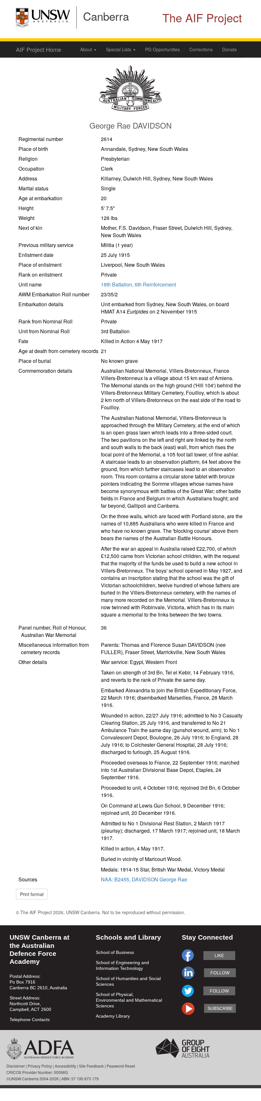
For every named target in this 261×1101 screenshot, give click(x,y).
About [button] (86, 49)
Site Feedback (91, 1066)
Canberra (106, 16)
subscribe (220, 1008)
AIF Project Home (38, 49)
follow (219, 972)
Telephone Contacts (30, 1019)
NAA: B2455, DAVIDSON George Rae (144, 879)
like (219, 955)
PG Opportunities (162, 49)
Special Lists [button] (119, 49)
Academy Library (113, 1016)
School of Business (115, 952)
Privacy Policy (40, 1066)
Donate (229, 49)
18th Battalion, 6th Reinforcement (138, 284)
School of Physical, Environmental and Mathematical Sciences (129, 1000)
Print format (32, 894)
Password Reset (121, 1066)
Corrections (201, 49)
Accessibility (65, 1066)
